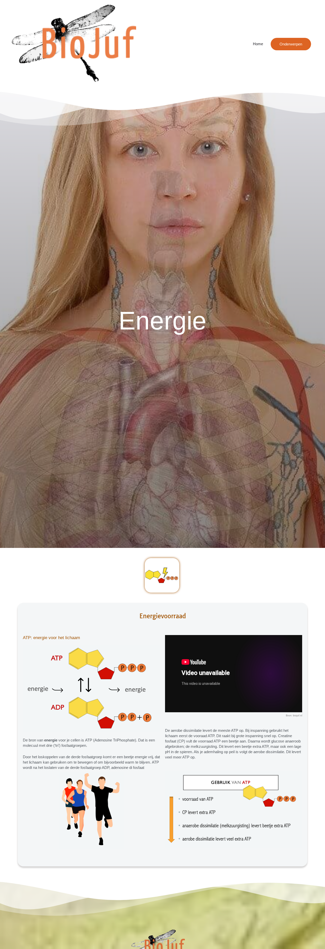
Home (258, 44)
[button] (291, 44)
